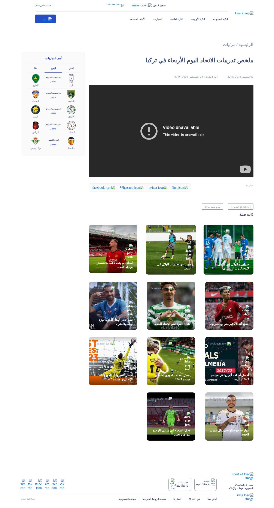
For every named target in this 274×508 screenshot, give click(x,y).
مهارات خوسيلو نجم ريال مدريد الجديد (229, 432)
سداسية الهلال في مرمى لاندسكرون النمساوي (233, 266)
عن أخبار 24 (194, 499)
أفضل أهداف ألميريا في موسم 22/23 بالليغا (230, 377)
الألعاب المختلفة (137, 19)
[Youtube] (38, 484)
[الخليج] (35, 78)
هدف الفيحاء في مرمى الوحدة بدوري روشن (172, 432)
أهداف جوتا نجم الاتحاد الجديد (172, 323)
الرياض (35, 132)
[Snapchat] (23, 484)
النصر (35, 116)
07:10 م (53, 97)
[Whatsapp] (131, 187)
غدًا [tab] (35, 68)
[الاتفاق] (71, 109)
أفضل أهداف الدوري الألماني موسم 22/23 (173, 377)
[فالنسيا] (71, 141)
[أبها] (71, 78)
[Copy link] (180, 187)
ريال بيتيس (35, 148)
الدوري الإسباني (53, 140)
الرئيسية (245, 44)
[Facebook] (103, 187)
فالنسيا (71, 148)
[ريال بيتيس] (35, 141)
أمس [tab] (71, 68)
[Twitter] (158, 187)
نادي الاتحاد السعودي (241, 206)
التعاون (71, 101)
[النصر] (35, 109)
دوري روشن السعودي (53, 77)
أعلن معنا (212, 499)
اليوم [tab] (53, 68)
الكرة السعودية (220, 19)
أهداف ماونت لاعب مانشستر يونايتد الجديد (115, 265)
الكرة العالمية (176, 19)
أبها (71, 85)
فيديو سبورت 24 (212, 206)
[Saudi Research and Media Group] (238, 497)
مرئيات (229, 44)
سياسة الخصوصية (127, 499)
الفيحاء (35, 101)
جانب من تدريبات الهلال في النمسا (174, 266)
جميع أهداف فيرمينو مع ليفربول (229, 323)
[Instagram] (47, 484)
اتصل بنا (177, 499)
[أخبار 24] (45, 19)
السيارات (157, 19)
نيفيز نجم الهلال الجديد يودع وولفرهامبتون (116, 321)
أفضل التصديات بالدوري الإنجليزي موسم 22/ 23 (118, 377)
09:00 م (53, 113)
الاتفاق (71, 116)
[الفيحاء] (35, 93)
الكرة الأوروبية (198, 19)
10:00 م (53, 145)
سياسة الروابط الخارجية (154, 499)
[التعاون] (71, 93)
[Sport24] (238, 476)
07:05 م (53, 82)
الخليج (36, 85)
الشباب (71, 132)
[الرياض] (35, 125)
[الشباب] (71, 125)
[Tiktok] (30, 484)
